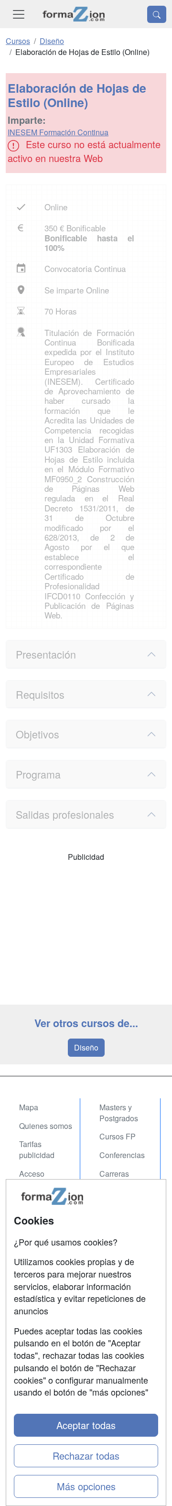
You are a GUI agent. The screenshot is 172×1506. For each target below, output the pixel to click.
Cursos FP (117, 1136)
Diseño (86, 1047)
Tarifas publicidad (36, 1149)
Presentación (46, 654)
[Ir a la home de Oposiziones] (73, 14)
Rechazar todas (86, 1456)
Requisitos (40, 694)
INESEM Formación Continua (58, 132)
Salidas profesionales (65, 814)
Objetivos (37, 733)
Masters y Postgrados (118, 1113)
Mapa (28, 1107)
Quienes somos (45, 1125)
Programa (38, 774)
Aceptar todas (86, 1425)
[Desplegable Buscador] (156, 14)
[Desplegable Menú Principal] (19, 14)
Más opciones (86, 1486)
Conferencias (122, 1154)
